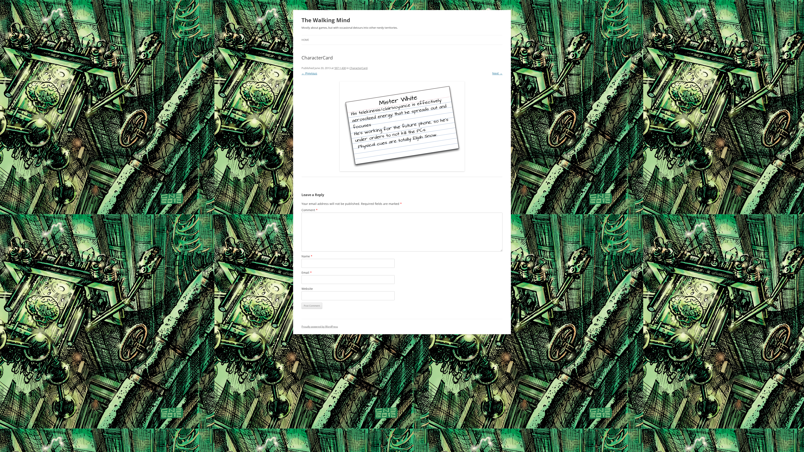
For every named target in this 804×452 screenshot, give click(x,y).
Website (307, 289)
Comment (310, 210)
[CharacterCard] (402, 126)
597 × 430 (340, 68)
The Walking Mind (326, 20)
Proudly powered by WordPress (320, 326)
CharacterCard (358, 68)
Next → (497, 73)
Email (307, 273)
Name (307, 256)
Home (305, 40)
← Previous (309, 73)
